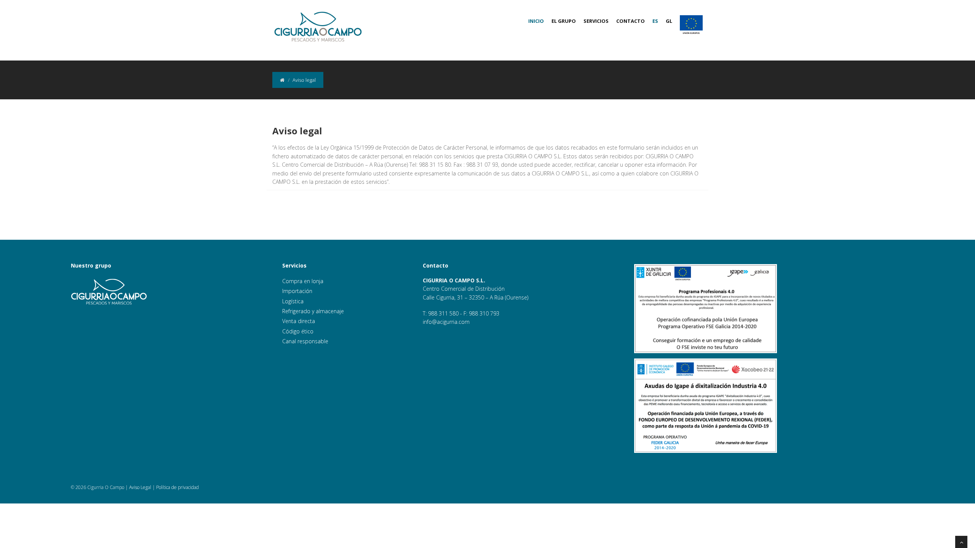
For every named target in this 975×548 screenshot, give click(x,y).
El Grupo (563, 21)
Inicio (536, 21)
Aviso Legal (140, 487)
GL (669, 21)
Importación (297, 291)
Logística (293, 301)
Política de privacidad (177, 487)
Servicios (596, 21)
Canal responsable (305, 341)
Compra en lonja (302, 281)
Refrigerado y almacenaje (313, 311)
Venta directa (298, 321)
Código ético (297, 331)
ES (655, 21)
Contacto (630, 21)
